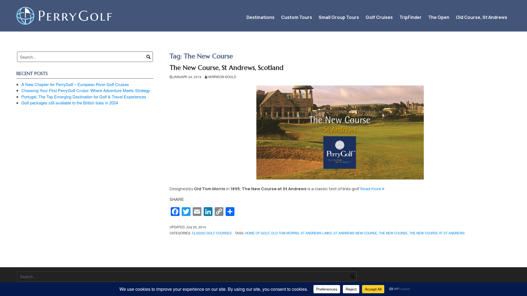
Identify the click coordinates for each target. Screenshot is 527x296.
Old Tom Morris (285, 233)
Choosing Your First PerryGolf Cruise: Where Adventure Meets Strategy (85, 90)
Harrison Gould (222, 77)
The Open (438, 17)
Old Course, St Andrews (481, 17)
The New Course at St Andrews (437, 233)
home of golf (257, 233)
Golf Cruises (379, 17)
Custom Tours (296, 17)
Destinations (260, 17)
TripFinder (410, 17)
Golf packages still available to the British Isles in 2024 (69, 103)
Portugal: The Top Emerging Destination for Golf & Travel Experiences (83, 96)
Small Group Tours (339, 17)
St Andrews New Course (355, 233)
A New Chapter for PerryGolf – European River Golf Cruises (75, 84)
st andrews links (316, 233)
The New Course (393, 233)
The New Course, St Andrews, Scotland (227, 68)
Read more (372, 189)
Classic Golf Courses (212, 233)
